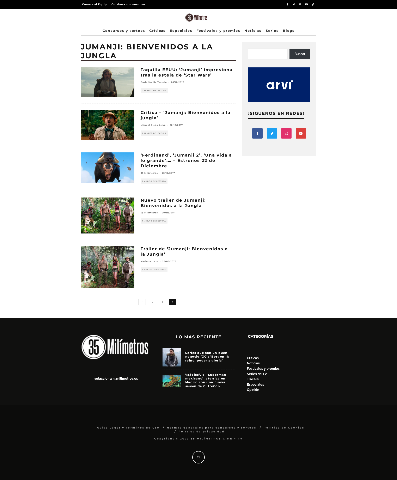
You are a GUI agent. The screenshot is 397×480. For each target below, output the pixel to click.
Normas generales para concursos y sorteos (211, 427)
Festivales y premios (218, 31)
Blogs (289, 31)
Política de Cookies (284, 427)
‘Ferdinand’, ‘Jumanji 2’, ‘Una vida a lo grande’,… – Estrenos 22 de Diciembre (186, 160)
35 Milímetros (149, 173)
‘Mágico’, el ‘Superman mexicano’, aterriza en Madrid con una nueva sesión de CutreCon (205, 380)
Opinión (253, 390)
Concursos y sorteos (124, 31)
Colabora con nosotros (128, 4)
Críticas (157, 31)
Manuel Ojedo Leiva (153, 125)
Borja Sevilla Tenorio (154, 82)
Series (272, 31)
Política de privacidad (201, 431)
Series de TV (257, 374)
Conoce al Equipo (95, 4)
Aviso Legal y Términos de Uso (128, 427)
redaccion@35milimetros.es (116, 379)
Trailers (253, 379)
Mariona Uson (149, 261)
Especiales (181, 31)
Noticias (253, 31)
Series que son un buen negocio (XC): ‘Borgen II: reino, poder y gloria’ (207, 356)
